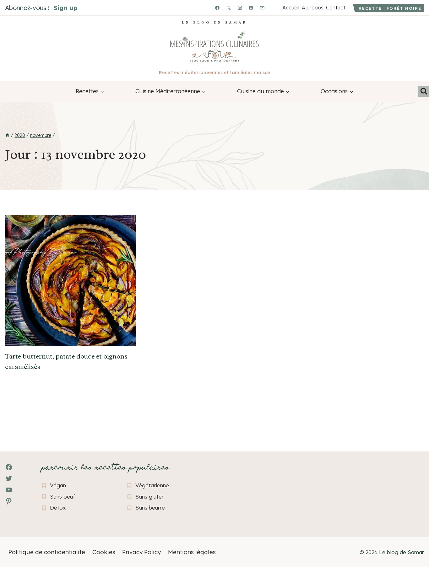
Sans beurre (150, 507)
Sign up (65, 8)
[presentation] (70, 280)
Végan (58, 485)
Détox (58, 507)
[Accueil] (7, 135)
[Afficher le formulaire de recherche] (423, 91)
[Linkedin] (273, 7)
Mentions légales (192, 552)
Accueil (290, 7)
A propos (312, 7)
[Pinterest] (251, 7)
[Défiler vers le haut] (15, 527)
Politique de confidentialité (46, 552)
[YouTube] (262, 7)
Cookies (103, 552)
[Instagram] (240, 7)
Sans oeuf (62, 496)
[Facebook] (217, 7)
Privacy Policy (141, 552)
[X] (228, 7)
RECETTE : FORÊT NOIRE (390, 8)
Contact (335, 7)
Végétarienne (152, 485)
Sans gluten (150, 496)
